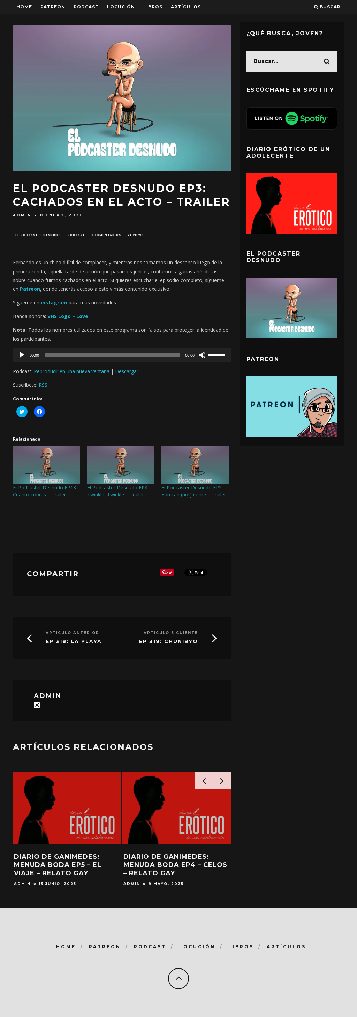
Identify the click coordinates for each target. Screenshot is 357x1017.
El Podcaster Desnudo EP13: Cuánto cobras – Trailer (45, 491)
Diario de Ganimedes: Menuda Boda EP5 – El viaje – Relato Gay (57, 865)
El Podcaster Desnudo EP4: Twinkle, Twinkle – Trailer (118, 491)
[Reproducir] (21, 355)
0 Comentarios (106, 235)
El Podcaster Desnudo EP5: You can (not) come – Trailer (193, 491)
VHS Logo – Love (67, 316)
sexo (49, 523)
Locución (121, 6)
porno (24, 523)
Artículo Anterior (72, 633)
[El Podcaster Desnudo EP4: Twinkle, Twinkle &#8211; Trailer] (120, 465)
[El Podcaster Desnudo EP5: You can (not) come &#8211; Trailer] (195, 465)
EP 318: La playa (74, 641)
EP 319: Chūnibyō (168, 641)
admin (22, 215)
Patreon (52, 6)
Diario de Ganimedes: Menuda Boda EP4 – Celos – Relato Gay (175, 865)
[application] (122, 355)
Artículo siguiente (171, 633)
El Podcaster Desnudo (38, 235)
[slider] (217, 354)
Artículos (186, 6)
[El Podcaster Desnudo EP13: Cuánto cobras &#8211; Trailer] (46, 465)
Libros (152, 6)
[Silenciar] (202, 355)
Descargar (126, 371)
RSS (43, 385)
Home (24, 6)
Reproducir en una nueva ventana (71, 371)
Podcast (76, 235)
